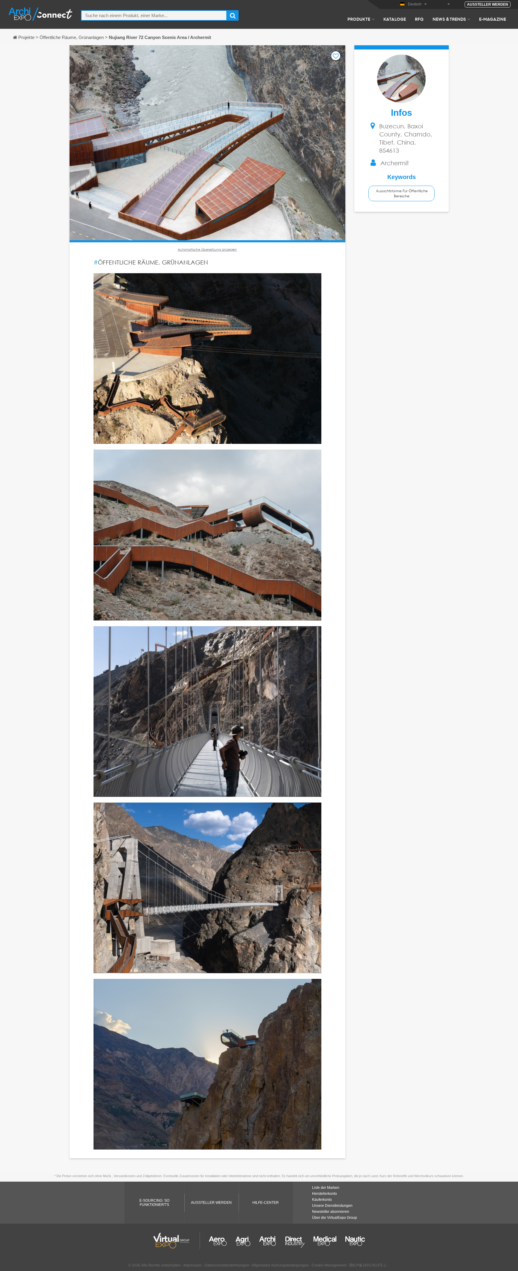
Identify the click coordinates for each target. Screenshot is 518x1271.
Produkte (358, 19)
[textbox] (154, 15)
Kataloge (394, 19)
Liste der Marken (325, 1188)
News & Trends (449, 19)
